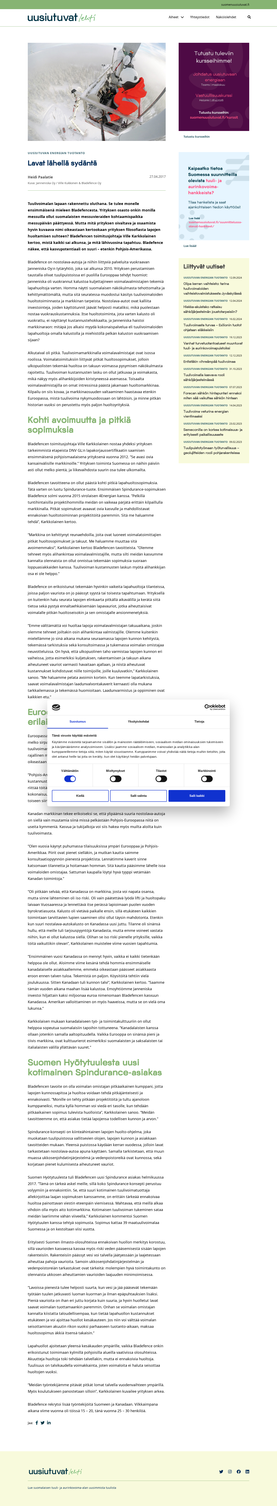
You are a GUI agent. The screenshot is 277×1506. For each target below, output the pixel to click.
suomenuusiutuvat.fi (235, 4)
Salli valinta (138, 795)
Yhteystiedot (199, 17)
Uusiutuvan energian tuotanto (56, 153)
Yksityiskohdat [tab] (138, 721)
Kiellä (80, 795)
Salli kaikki (196, 795)
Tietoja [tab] (199, 721)
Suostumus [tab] (78, 721)
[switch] (115, 779)
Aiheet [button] (173, 17)
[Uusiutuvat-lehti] (61, 17)
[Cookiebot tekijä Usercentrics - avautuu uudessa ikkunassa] (207, 707)
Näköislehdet (226, 17)
